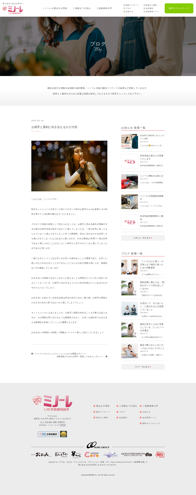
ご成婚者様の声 (104, 8)
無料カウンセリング (179, 8)
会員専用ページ (152, 12)
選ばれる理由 (103, 406)
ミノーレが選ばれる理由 (54, 8)
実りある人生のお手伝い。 (14, 4)
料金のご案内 (151, 5)
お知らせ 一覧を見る (143, 238)
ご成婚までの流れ (82, 8)
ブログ (128, 8)
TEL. (52, 422)
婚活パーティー (132, 5)
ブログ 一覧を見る (143, 367)
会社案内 (149, 8)
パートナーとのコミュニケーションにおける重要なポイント (59, 354)
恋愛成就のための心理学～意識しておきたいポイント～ (81, 357)
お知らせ (129, 12)
